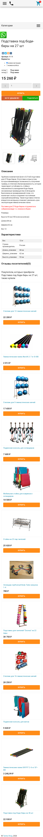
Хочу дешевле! (12, 98)
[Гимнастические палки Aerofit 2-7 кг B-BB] (21, 342)
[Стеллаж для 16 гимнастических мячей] (21, 661)
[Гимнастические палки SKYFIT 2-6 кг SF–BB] (21, 752)
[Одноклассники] (8, 53)
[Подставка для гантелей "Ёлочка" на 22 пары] (21, 615)
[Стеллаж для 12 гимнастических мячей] (21, 296)
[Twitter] (6, 53)
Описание (7, 171)
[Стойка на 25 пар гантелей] (21, 524)
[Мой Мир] (11, 53)
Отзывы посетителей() (16, 263)
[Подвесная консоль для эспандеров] (21, 433)
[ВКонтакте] (3, 53)
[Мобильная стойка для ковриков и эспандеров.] (21, 478)
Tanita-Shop (7, 836)
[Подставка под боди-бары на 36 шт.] (21, 798)
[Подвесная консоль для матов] (21, 707)
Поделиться (32, 98)
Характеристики (11, 234)
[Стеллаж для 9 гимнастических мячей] (21, 387)
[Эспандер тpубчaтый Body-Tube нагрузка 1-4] (21, 570)
